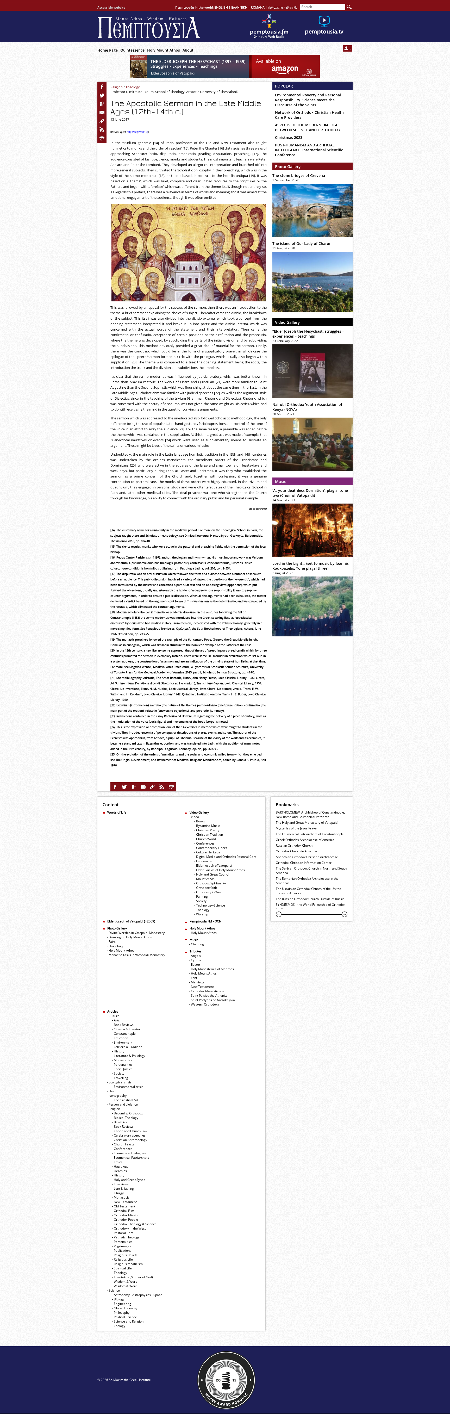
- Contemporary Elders (210, 848)
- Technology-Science (209, 905)
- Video (194, 817)
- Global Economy (124, 1308)
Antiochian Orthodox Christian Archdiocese (307, 857)
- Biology (118, 1299)
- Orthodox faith (205, 887)
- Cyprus (195, 960)
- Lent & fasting (123, 1188)
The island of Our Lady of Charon (302, 243)
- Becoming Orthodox (127, 1113)
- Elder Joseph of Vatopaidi (213, 865)
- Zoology (118, 1326)
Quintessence (132, 50)
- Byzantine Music (207, 825)
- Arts (116, 1020)
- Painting (201, 896)
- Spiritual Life (122, 1268)
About (188, 50)
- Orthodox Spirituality (210, 883)
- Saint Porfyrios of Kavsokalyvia (212, 1000)
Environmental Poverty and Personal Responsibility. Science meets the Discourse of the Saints (308, 99)
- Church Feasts (123, 1144)
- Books (199, 821)
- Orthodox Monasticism (206, 991)
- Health (112, 1091)
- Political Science (124, 1317)
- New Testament (201, 986)
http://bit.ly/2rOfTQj (137, 132)
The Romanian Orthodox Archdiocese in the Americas (307, 880)
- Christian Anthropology (129, 1140)
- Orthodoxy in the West (129, 1228)
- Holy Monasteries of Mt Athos (211, 969)
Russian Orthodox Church (294, 845)
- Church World (205, 839)
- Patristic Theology (126, 1237)
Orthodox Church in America (296, 851)
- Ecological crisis (119, 1082)
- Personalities (122, 1064)
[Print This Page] (102, 138)
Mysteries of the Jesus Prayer (297, 828)
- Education (120, 1038)
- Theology (201, 910)
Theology (133, 87)
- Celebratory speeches (129, 1135)
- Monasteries (122, 1060)
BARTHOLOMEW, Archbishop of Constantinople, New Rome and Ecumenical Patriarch (310, 814)
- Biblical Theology (125, 1117)
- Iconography (117, 1095)
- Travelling (120, 1078)
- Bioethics (119, 1122)
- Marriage (196, 982)
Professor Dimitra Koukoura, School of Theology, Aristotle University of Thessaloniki (174, 91)
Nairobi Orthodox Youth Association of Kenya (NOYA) (307, 407)
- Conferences (204, 843)
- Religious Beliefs (125, 1255)
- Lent (193, 978)
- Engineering (121, 1303)
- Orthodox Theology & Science (134, 1224)
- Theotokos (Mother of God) (132, 1277)
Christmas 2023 (288, 137)
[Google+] (102, 104)
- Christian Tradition (208, 834)
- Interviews (120, 1184)
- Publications (121, 1250)
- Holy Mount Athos (120, 950)
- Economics (203, 861)
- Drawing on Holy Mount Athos (129, 937)
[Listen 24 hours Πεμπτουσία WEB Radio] (269, 26)
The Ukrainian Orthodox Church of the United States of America (308, 890)
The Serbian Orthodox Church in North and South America (311, 870)
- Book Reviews (123, 1024)
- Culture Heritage (207, 852)
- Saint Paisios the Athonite (208, 995)
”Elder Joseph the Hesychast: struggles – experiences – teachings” (308, 334)
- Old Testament (123, 1206)
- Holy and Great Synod (128, 1179)
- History (118, 1051)
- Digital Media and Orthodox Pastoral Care (225, 856)
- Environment (122, 1042)
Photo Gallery (288, 166)
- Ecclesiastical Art (125, 1100)
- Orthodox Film (123, 1210)
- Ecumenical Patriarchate (130, 1157)
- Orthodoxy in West (208, 892)
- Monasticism (122, 1197)
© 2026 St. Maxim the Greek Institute (124, 1380)
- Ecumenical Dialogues (129, 1153)
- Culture (113, 1016)
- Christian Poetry (206, 830)
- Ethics (117, 1162)
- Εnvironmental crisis (127, 1086)
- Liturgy (118, 1193)
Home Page (107, 50)
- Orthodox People (125, 1219)
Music (280, 481)
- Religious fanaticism (127, 1264)
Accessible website (111, 7)
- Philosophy (120, 1312)
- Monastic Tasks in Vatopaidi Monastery (136, 955)
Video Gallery (287, 322)
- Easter (194, 964)
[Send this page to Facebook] (102, 87)
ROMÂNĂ (258, 7)
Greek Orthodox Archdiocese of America (305, 840)
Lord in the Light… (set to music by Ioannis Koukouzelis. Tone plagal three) (310, 566)
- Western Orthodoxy (204, 1004)
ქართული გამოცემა (282, 7)
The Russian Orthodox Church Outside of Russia (310, 899)
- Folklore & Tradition (127, 1047)
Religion (116, 87)
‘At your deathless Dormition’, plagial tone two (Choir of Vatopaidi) (310, 493)
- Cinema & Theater (126, 1029)
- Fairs (111, 941)
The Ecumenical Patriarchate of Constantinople (310, 834)
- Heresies (119, 1171)
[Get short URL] (102, 121)
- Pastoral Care (123, 1233)
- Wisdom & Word (124, 1281)
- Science (113, 1290)
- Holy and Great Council (211, 874)
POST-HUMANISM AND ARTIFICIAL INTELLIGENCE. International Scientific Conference (309, 149)
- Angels (195, 955)
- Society (200, 901)
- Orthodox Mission (125, 1215)
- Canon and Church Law (129, 1131)
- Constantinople (124, 1033)
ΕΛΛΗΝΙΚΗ (239, 7)
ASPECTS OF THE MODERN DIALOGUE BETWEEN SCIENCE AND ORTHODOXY (308, 127)
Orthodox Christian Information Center (304, 862)
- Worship (201, 914)
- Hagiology (115, 946)
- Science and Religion (127, 1321)
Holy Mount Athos (163, 50)
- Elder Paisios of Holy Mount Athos (219, 870)
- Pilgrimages (121, 1246)
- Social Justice (122, 1069)
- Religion (113, 1109)
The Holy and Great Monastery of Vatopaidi (307, 822)
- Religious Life (122, 1259)
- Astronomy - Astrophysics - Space (137, 1295)
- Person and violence (122, 1104)
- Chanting (196, 944)
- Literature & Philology (128, 1055)
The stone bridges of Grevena (298, 175)
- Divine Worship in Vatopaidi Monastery (136, 933)
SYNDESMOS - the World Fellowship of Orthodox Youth (310, 906)
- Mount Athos (204, 879)
